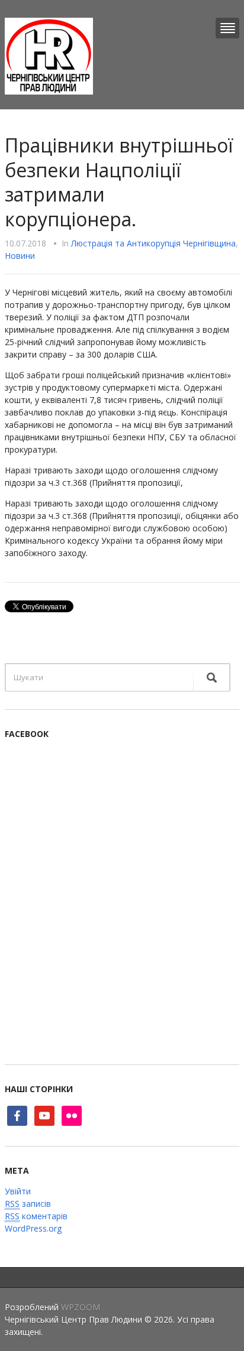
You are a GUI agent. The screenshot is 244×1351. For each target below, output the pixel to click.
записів (28, 1203)
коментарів (36, 1216)
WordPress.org (33, 1228)
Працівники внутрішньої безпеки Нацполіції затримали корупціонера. (119, 182)
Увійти (18, 1191)
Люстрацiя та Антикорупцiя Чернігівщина (153, 243)
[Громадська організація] (49, 55)
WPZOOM (80, 1307)
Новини (20, 255)
